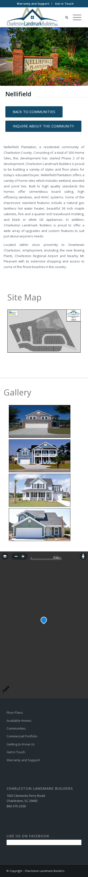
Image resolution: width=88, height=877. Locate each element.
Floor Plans (15, 712)
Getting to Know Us (21, 744)
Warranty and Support (33, 3)
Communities (16, 728)
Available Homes (19, 720)
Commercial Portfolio (22, 736)
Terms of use (36, 694)
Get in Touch (64, 3)
